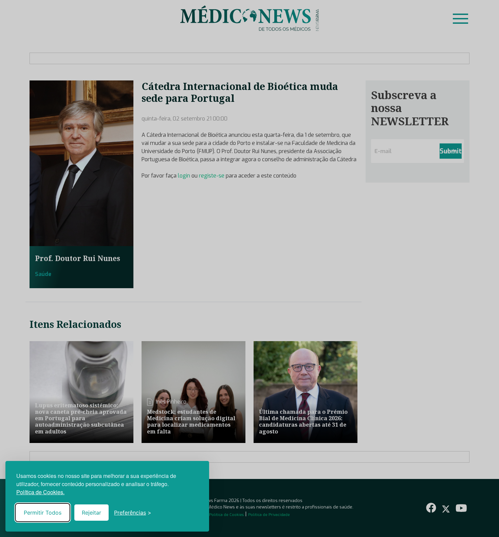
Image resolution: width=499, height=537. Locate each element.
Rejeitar (91, 512)
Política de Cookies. (40, 492)
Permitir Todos (42, 512)
